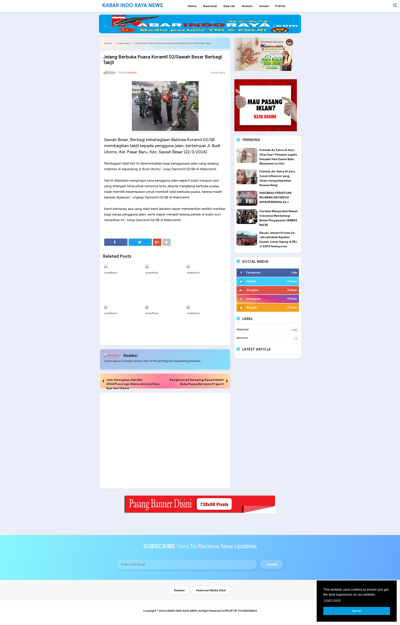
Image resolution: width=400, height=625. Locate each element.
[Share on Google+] (157, 242)
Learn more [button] (332, 600)
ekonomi (242, 338)
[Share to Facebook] (116, 242)
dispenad (242, 329)
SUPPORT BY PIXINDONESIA (239, 611)
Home (108, 43)
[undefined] (123, 266)
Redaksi (131, 355)
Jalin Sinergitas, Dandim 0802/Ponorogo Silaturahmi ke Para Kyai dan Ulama (133, 384)
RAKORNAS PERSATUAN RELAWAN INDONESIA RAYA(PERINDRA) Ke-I (275, 197)
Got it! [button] (356, 611)
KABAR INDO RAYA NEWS (182, 611)
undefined (110, 272)
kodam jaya (123, 43)
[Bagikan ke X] (140, 242)
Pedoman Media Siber (211, 590)
